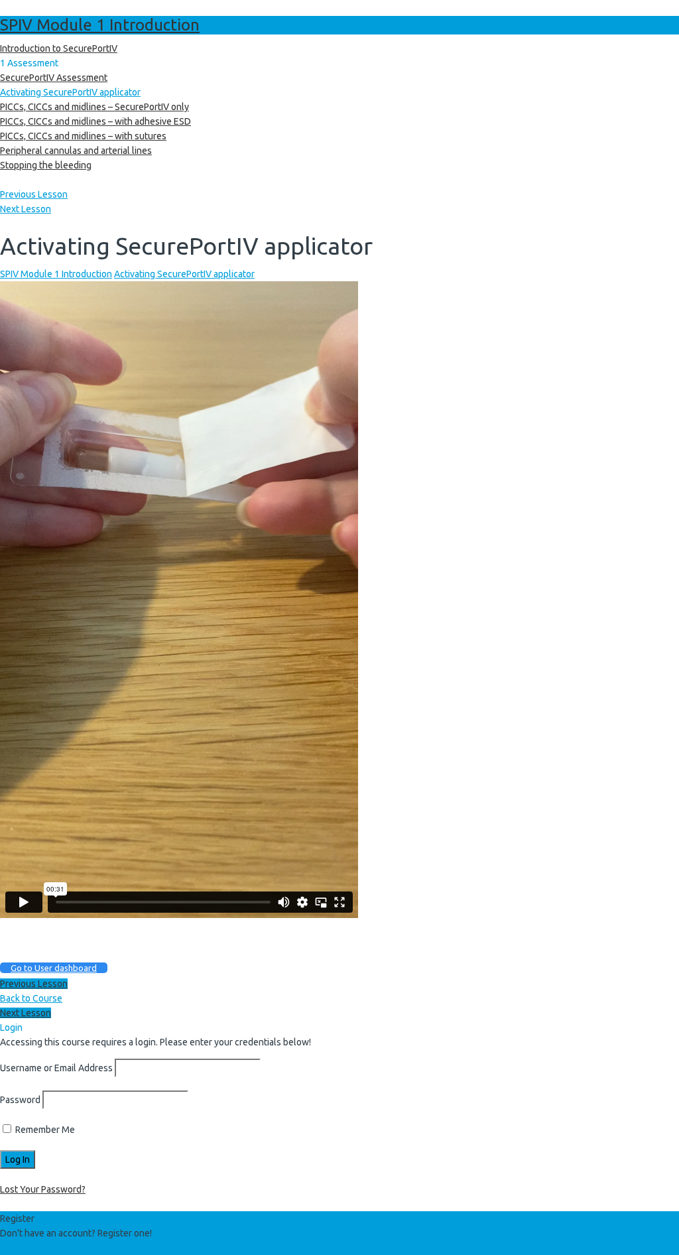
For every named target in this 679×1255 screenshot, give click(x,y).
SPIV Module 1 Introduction (100, 25)
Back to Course (31, 998)
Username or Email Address (56, 1068)
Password (20, 1099)
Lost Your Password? (43, 1189)
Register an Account (41, 1247)
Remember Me (44, 1129)
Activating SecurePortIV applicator (184, 274)
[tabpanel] (339, 628)
